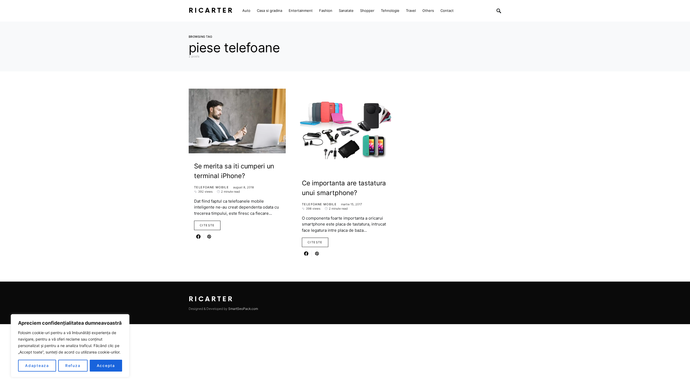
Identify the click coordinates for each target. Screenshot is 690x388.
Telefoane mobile (211, 187)
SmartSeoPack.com (243, 309)
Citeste (207, 225)
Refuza (73, 365)
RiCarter (211, 11)
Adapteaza (37, 365)
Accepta (106, 365)
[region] (70, 345)
